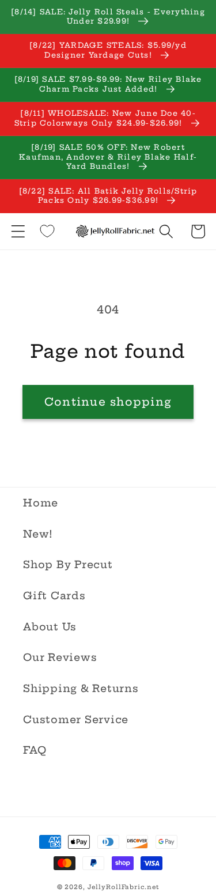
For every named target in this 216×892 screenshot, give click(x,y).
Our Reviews (60, 657)
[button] (18, 231)
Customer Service (75, 719)
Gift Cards (54, 595)
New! (38, 534)
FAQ (34, 750)
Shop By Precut (68, 564)
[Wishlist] (47, 231)
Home (40, 503)
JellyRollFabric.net (124, 887)
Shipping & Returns (81, 688)
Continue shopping (108, 402)
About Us (50, 627)
